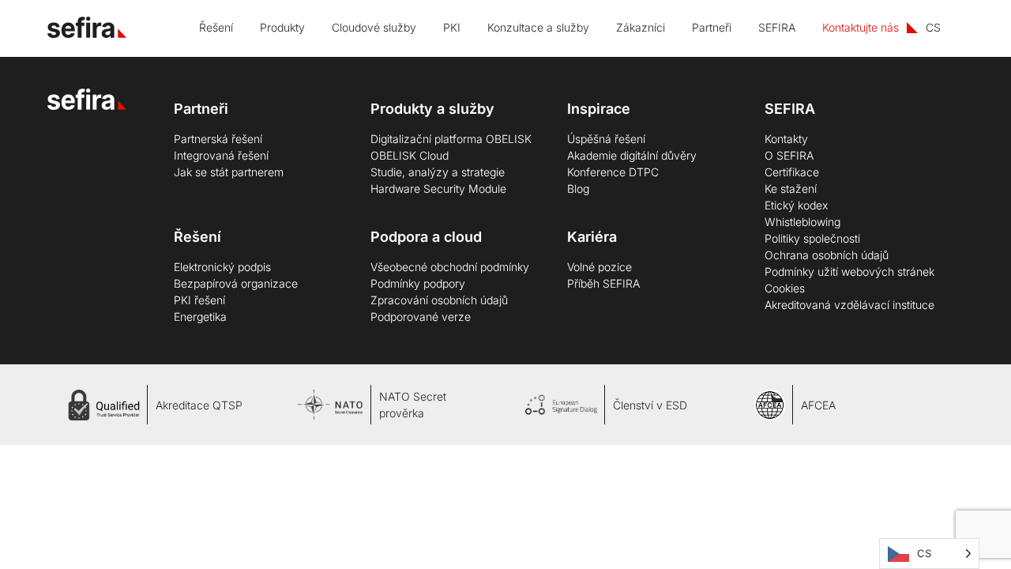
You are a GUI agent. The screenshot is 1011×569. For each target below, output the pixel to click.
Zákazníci (640, 27)
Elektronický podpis (222, 266)
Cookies (785, 288)
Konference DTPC (613, 172)
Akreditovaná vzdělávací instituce (849, 304)
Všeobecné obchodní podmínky (449, 266)
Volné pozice (599, 266)
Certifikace (792, 172)
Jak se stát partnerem (229, 172)
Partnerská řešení (218, 138)
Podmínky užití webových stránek (849, 271)
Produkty (282, 27)
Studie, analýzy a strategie (437, 172)
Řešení (216, 27)
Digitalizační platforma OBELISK (451, 138)
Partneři (711, 27)
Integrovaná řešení (221, 155)
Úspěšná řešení (606, 138)
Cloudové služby (374, 27)
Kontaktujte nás (860, 27)
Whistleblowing (802, 221)
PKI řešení (199, 300)
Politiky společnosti (812, 238)
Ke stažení (791, 188)
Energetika (200, 316)
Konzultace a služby (538, 27)
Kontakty (786, 138)
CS (933, 27)
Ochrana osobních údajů (827, 255)
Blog (578, 188)
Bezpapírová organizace (236, 283)
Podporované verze (420, 316)
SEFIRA (776, 27)
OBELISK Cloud (409, 155)
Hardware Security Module (438, 188)
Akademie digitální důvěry (632, 155)
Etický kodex (796, 205)
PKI (451, 27)
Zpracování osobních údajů (439, 300)
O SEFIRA (789, 155)
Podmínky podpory (417, 283)
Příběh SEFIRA (603, 283)
